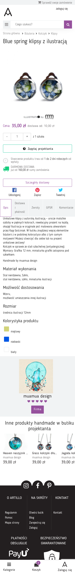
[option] (15, 449)
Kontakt (57, 512)
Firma (37, 409)
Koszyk (36, 570)
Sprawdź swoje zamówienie (56, 2)
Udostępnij (14, 195)
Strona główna (11, 33)
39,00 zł (9, 462)
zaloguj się (62, 8)
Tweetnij (60, 195)
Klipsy (54, 33)
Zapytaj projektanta (40, 149)
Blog (31, 517)
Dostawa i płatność (20, 208)
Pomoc (9, 517)
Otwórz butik (36, 512)
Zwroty (36, 207)
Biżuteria (29, 33)
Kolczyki (42, 33)
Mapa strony (12, 522)
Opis (5, 207)
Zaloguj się (65, 570)
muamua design (12, 457)
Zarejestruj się (37, 522)
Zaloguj (33, 527)
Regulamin (11, 512)
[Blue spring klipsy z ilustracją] (38, 86)
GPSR (49, 207)
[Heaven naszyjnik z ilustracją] (15, 442)
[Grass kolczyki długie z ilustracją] (44, 442)
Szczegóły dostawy (37, 182)
